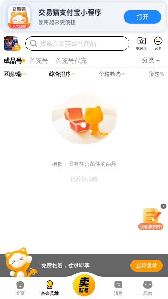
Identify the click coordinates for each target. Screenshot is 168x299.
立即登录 (146, 265)
